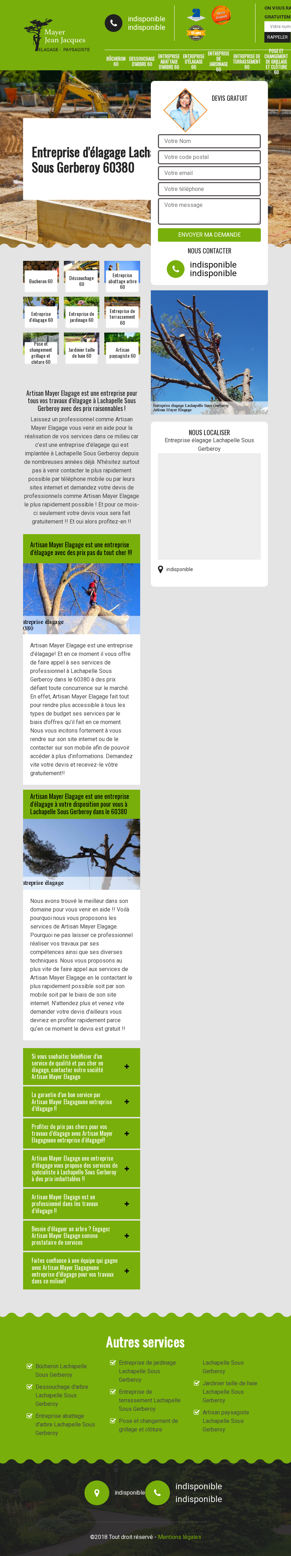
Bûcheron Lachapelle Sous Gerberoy (61, 1370)
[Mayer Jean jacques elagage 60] (56, 35)
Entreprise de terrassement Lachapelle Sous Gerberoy (150, 1400)
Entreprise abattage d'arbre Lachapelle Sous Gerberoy (65, 1424)
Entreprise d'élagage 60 (193, 61)
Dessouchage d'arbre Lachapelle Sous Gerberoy (61, 1395)
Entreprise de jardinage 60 (218, 61)
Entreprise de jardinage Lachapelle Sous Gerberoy (147, 1371)
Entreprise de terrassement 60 (247, 61)
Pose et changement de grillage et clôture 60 (276, 61)
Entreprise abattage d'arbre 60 (169, 61)
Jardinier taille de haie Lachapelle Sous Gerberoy (230, 1392)
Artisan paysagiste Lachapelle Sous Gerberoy (226, 1421)
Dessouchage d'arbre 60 (142, 61)
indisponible (146, 19)
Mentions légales (179, 1537)
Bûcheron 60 (116, 61)
